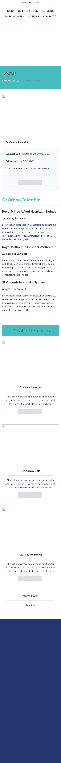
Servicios (48, 11)
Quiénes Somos (28, 11)
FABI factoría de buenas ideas (43, 757)
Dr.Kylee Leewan (31, 387)
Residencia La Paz (10, 81)
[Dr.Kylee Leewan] (30, 362)
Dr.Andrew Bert (30, 470)
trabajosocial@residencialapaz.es (24, 651)
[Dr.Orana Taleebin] (30, 116)
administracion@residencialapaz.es (34, 734)
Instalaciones (14, 16)
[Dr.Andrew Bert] (30, 445)
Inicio (10, 11)
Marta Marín (30, 596)
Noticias (33, 16)
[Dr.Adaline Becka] (30, 529)
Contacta (49, 16)
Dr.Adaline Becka (30, 554)
